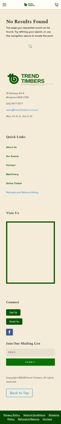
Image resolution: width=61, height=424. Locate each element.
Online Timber (14, 183)
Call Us (13, 312)
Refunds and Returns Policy (22, 192)
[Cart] (56, 4)
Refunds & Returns (28, 419)
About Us (11, 147)
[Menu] (4, 4)
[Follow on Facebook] (9, 332)
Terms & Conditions (34, 415)
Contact (10, 165)
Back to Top (19, 393)
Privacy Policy (12, 415)
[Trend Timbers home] (30, 4)
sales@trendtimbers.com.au (22, 109)
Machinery (12, 174)
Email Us (14, 321)
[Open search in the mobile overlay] (30, 46)
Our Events (12, 156)
